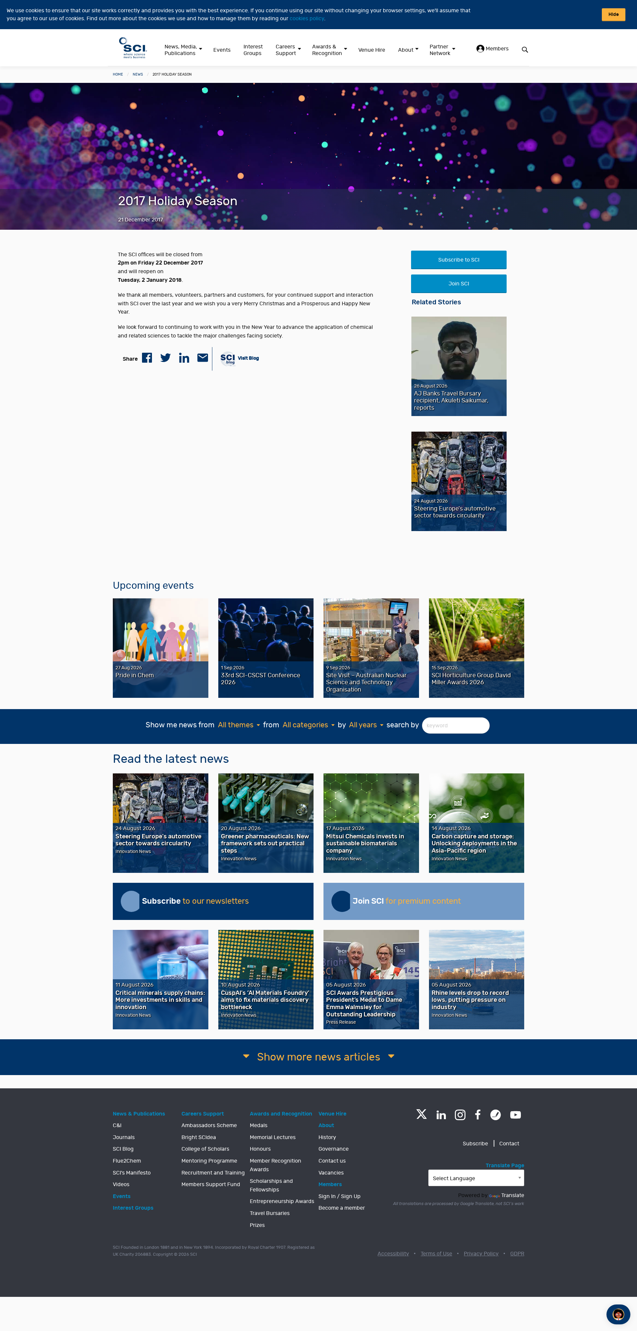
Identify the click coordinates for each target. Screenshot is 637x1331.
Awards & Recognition (327, 50)
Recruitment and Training (213, 1173)
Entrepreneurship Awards (282, 1201)
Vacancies (331, 1173)
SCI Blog (123, 1149)
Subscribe (475, 1143)
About (405, 50)
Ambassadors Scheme (209, 1125)
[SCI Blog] (495, 1115)
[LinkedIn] (441, 1115)
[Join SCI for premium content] (342, 901)
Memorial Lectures (273, 1137)
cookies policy (307, 18)
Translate (512, 1195)
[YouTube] (515, 1115)
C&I (117, 1125)
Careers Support (286, 50)
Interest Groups (253, 50)
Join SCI (459, 283)
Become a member (341, 1208)
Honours (260, 1149)
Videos (121, 1184)
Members (496, 48)
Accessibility (393, 1253)
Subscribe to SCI (458, 260)
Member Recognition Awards (275, 1165)
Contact (509, 1143)
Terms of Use (436, 1253)
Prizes (257, 1225)
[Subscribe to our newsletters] (131, 901)
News (138, 74)
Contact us (332, 1161)
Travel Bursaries (270, 1213)
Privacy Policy (481, 1253)
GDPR (517, 1253)
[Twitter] (421, 1117)
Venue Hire (371, 50)
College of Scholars (205, 1149)
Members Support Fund (210, 1184)
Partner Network (440, 50)
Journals (124, 1137)
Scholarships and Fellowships (271, 1185)
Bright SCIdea (198, 1137)
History (327, 1137)
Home (118, 74)
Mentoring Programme (209, 1161)
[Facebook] (478, 1115)
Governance (333, 1149)
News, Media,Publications (181, 50)
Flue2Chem (127, 1161)
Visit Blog (248, 357)
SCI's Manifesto (132, 1173)
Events (222, 50)
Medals (258, 1125)
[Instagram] (460, 1115)
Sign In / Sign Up (339, 1196)
